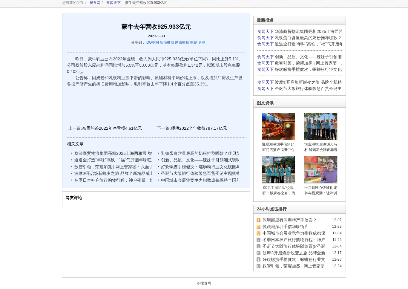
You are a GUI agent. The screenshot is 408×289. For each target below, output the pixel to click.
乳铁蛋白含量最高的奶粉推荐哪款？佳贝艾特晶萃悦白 (212, 153)
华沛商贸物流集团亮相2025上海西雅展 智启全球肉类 (124, 153)
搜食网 (95, 3)
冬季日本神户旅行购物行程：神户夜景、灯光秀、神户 (125, 180)
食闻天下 (113, 3)
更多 (201, 42)
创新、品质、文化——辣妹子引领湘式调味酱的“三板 (210, 160)
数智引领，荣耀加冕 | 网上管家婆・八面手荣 (116, 166)
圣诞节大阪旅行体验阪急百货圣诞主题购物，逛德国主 (212, 173)
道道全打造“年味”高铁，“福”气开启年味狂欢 (115, 160)
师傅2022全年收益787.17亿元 (199, 128)
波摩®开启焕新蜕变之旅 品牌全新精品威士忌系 (118, 173)
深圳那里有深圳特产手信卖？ (290, 220)
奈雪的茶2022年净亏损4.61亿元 (112, 128)
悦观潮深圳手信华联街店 (286, 226)
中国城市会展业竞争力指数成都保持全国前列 (203, 180)
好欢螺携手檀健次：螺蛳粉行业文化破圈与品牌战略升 (212, 166)
